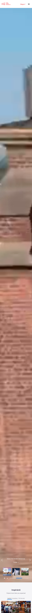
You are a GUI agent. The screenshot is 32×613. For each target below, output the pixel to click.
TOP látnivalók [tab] (21, 598)
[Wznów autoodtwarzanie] (7, 578)
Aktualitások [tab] (15, 598)
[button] (30, 560)
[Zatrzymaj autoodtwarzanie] (4, 578)
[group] (7, 571)
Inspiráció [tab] (9, 598)
